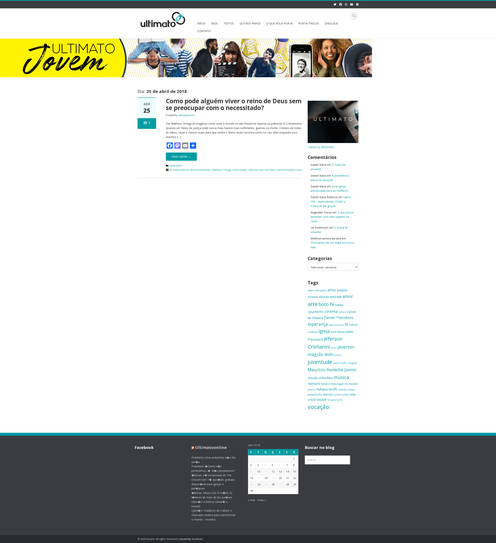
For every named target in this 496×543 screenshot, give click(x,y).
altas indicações (317, 290)
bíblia (339, 305)
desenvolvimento (200, 170)
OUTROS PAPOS (250, 23)
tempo (351, 389)
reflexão (342, 389)
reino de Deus (267, 170)
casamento (316, 312)
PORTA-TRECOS (308, 23)
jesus (334, 347)
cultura (342, 311)
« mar (251, 500)
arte (313, 304)
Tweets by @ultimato (321, 147)
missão (313, 378)
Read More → (181, 156)
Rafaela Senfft (327, 389)
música (341, 377)
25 (266, 484)
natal (324, 384)
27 (280, 484)
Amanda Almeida (318, 297)
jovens (337, 355)
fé (346, 324)
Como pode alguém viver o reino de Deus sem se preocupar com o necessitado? (233, 104)
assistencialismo (179, 170)
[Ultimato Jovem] (162, 19)
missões (326, 377)
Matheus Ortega (221, 170)
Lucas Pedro (340, 363)
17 (258, 478)
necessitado (239, 170)
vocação (318, 407)
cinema (331, 311)
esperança (318, 324)
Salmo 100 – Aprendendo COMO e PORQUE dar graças (331, 201)
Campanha (175, 165)
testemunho (315, 394)
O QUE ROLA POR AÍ (279, 23)
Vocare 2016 (335, 400)
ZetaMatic (197, 539)
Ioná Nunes (338, 332)
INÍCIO (201, 23)
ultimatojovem (186, 115)
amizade (336, 297)
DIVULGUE (331, 23)
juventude (320, 361)
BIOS (214, 23)
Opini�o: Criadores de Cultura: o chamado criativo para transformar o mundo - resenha (213, 515)
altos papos (337, 289)
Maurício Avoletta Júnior (332, 370)
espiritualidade (336, 325)
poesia (312, 389)
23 (251, 484)
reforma (253, 170)
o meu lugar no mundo (343, 384)
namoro (314, 383)
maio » (261, 500)
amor (348, 296)
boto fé (326, 304)
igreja (324, 331)
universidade (341, 394)
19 (273, 478)
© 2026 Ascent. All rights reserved (157, 539)
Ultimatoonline (211, 447)
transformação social (289, 170)
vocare (321, 399)
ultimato (328, 394)
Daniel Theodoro (339, 317)
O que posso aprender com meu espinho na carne (332, 217)
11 (266, 471)
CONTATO (204, 31)
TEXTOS (229, 23)
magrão (352, 363)
